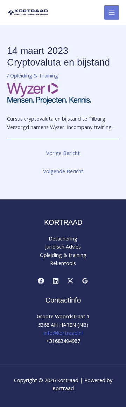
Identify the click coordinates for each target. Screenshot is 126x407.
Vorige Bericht (63, 152)
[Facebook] (41, 281)
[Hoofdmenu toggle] (111, 12)
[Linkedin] (55, 281)
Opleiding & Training (34, 75)
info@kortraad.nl (63, 332)
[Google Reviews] (85, 281)
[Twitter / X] (70, 281)
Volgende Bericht (63, 171)
